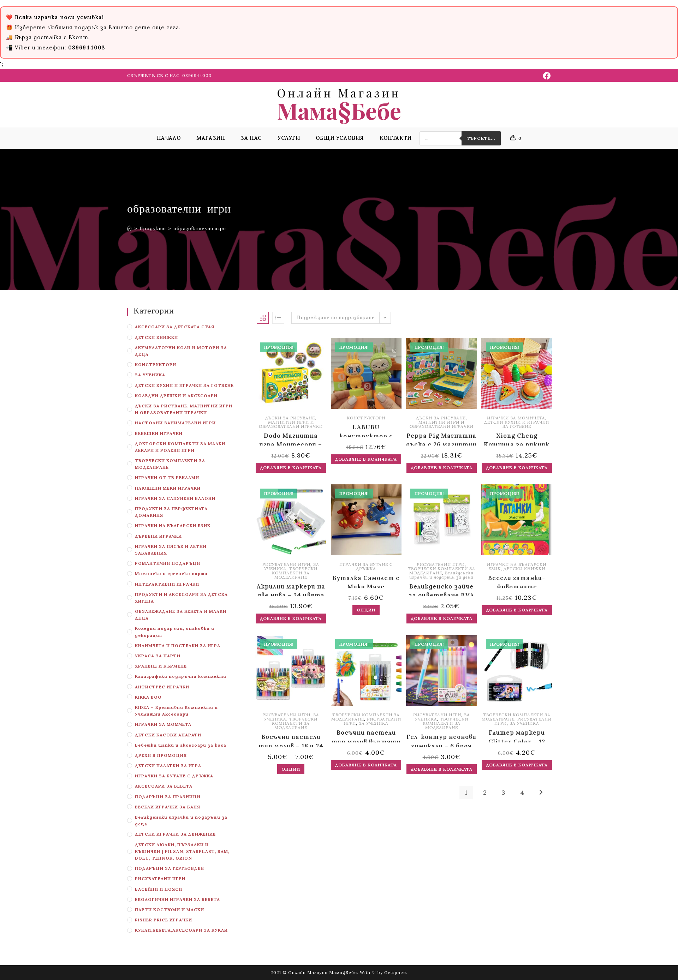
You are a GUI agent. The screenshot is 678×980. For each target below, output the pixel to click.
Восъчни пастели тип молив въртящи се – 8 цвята (366, 735)
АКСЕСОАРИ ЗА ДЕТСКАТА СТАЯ (174, 326)
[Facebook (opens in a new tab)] (546, 76)
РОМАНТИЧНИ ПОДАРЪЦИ (167, 563)
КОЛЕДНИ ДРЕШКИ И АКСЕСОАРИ (176, 395)
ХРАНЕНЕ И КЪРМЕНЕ (161, 666)
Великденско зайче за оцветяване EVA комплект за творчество (441, 589)
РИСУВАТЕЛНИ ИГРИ (160, 878)
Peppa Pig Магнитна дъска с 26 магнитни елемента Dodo (441, 439)
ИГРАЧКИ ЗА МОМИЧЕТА (516, 417)
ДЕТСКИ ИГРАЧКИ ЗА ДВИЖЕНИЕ (175, 834)
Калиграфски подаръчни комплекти (180, 676)
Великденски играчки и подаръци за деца (181, 820)
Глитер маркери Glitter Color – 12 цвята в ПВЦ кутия (516, 735)
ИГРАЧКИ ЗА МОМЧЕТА (163, 724)
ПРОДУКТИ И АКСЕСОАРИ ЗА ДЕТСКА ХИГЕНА (181, 598)
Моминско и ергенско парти (171, 573)
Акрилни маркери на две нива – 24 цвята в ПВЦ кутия (290, 589)
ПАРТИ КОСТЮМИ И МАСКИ (169, 909)
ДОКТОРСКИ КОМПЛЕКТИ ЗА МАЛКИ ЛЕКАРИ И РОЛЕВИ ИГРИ (180, 447)
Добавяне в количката (291, 467)
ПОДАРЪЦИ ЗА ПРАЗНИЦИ (168, 796)
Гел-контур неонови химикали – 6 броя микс (441, 740)
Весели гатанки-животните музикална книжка (516, 581)
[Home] (129, 229)
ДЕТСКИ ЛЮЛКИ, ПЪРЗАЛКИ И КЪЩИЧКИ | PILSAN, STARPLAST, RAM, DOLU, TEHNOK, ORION (182, 851)
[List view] (278, 318)
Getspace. (396, 972)
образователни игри (199, 229)
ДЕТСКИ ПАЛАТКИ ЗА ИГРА (168, 765)
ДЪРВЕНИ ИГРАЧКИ (158, 536)
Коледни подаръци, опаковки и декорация (174, 632)
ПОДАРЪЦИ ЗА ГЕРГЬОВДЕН (169, 868)
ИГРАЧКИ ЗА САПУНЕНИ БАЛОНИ (175, 498)
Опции (366, 609)
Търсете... (481, 138)
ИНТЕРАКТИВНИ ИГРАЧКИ (167, 584)
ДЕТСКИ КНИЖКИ (156, 337)
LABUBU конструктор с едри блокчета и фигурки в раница (366, 430)
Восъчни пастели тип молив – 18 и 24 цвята (290, 740)
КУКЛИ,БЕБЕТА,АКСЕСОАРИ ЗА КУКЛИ (181, 930)
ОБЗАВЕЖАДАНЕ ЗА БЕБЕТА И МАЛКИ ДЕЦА (180, 615)
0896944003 (197, 75)
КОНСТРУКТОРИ (155, 364)
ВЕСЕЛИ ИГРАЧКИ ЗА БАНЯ (167, 806)
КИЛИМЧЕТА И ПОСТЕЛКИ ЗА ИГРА (177, 645)
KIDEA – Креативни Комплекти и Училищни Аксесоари (176, 711)
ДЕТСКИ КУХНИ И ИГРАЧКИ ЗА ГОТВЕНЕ (184, 385)
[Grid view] (263, 318)
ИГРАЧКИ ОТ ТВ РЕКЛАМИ (167, 477)
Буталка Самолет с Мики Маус (366, 581)
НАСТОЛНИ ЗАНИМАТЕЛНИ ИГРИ (175, 422)
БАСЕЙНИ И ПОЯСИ (158, 889)
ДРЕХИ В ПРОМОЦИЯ (161, 755)
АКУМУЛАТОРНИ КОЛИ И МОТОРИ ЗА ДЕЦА (181, 351)
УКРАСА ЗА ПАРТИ (157, 655)
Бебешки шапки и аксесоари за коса (180, 745)
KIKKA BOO (148, 697)
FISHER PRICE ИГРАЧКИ (163, 919)
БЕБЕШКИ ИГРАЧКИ (159, 433)
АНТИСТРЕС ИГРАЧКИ (162, 686)
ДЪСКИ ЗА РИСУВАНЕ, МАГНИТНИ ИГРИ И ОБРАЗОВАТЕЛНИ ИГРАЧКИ (183, 409)
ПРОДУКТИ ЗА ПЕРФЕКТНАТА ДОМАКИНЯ (171, 512)
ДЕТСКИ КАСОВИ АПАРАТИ (168, 734)
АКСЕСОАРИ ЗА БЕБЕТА (163, 786)
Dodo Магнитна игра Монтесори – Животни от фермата (291, 439)
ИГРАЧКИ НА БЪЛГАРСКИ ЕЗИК (172, 525)
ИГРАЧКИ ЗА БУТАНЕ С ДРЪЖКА (174, 775)
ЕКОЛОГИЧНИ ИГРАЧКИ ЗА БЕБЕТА (177, 899)
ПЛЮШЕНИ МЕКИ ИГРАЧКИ (168, 488)
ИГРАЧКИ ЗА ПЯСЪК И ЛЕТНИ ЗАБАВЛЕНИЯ (171, 550)
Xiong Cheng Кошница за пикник (516, 439)
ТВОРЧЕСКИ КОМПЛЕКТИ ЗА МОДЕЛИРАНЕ (170, 464)
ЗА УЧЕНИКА (150, 374)
